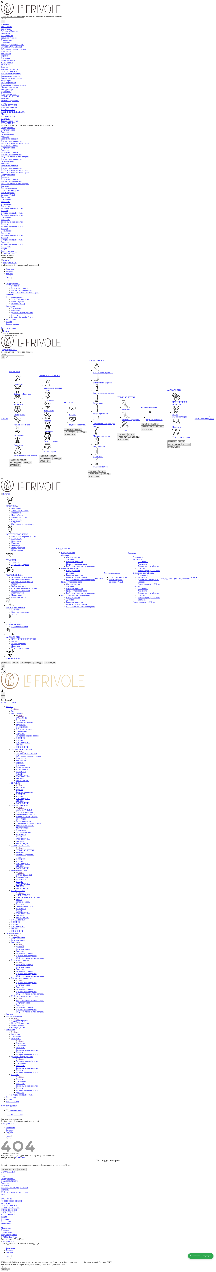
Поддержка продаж (19, 1021)
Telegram (9, 271)
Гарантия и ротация (19, 288)
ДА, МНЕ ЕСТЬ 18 (9, 1169)
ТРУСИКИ (21, 787)
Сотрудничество (18, 938)
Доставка (15, 286)
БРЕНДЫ (38, 125)
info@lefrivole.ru (9, 263)
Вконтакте (10, 269)
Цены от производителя (21, 290)
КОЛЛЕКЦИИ (48, 125)
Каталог (14, 711)
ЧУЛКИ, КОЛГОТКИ (25, 850)
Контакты (5, 1190)
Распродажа (6, 1221)
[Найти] (3, 21)
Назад (16, 709)
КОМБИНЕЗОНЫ (24, 875)
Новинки (5, 1219)
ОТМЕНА (22, 1169)
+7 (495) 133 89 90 (9, 253)
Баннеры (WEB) (18, 304)
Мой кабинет (6, 1223)
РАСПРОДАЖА (26, 125)
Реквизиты (15, 310)
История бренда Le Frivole (22, 317)
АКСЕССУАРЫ (23, 895)
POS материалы (17, 301)
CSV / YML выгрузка (20, 299)
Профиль (5, 1230)
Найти (4, 1270)
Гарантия (5, 1185)
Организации (6, 1232)
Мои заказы (6, 1228)
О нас (3, 1176)
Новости (14, 315)
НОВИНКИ (6, 125)
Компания (15, 1034)
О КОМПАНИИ (8, 1172)
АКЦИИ (15, 125)
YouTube (9, 274)
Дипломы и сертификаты (22, 313)
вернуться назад (8, 1158)
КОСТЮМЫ (21, 718)
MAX (8, 277)
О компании (16, 308)
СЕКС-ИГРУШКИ (24, 810)
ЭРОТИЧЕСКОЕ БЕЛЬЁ (26, 754)
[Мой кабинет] (2, 669)
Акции (4, 1217)
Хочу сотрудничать (9, 328)
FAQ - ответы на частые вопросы (25, 292)
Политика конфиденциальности (14, 1187)
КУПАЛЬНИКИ (8, 1214)
